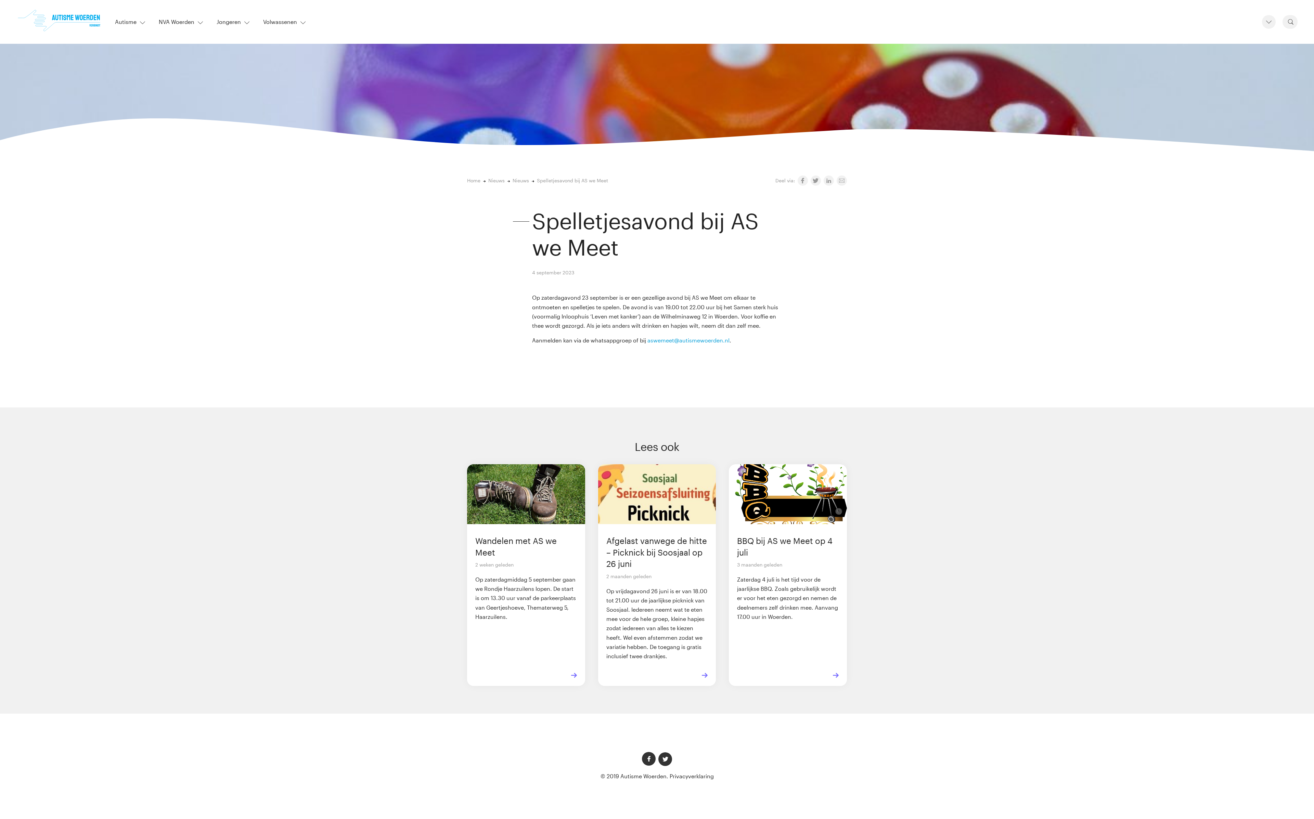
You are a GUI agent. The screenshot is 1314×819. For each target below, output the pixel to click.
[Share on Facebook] (803, 181)
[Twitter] (665, 759)
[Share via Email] (842, 181)
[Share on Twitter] (816, 181)
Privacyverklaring (692, 776)
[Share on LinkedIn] (829, 181)
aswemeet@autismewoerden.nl (688, 340)
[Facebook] (649, 759)
